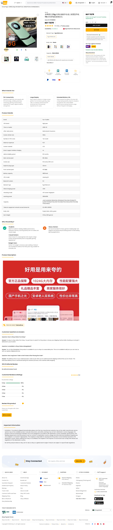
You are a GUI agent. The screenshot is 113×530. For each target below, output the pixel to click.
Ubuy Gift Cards (24, 493)
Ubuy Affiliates (24, 498)
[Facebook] (92, 524)
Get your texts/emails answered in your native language (104, 484)
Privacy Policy (55, 524)
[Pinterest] (103, 524)
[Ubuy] (4, 2)
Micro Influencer (6, 498)
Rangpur (78, 496)
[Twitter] (101, 524)
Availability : (48, 28)
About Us (4, 478)
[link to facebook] (21, 50)
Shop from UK (15, 520)
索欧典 (46, 12)
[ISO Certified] (17, 512)
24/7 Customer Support (103, 479)
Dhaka (78, 478)
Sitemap (4, 488)
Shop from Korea (50, 520)
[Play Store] (99, 503)
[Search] (70, 2)
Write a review (7, 415)
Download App (24, 478)
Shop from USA (6, 520)
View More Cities (80, 498)
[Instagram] (95, 524)
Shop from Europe (83, 520)
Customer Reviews (25, 483)
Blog (21, 496)
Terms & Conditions (44, 524)
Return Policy (24, 485)
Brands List (23, 480)
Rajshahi (78, 485)
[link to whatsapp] (17, 50)
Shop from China (61, 520)
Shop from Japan (25, 520)
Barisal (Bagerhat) (81, 491)
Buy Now (96, 30)
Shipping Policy (6, 496)
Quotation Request (7, 483)
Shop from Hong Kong (37, 520)
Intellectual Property (7, 485)
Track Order (5, 491)
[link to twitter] (25, 50)
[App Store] (99, 499)
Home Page (5, 7)
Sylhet (77, 488)
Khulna (78, 483)
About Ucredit (24, 491)
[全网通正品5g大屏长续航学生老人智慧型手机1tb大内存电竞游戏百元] (21, 32)
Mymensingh (79, 493)
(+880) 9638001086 (101, 492)
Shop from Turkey (72, 520)
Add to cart (96, 25)
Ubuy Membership (7, 501)
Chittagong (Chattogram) (83, 480)
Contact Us (5, 480)
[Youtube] (98, 524)
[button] (81, 3)
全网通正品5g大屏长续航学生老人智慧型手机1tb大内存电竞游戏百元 (24, 7)
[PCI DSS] (5, 512)
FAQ (21, 488)
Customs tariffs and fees (9, 493)
